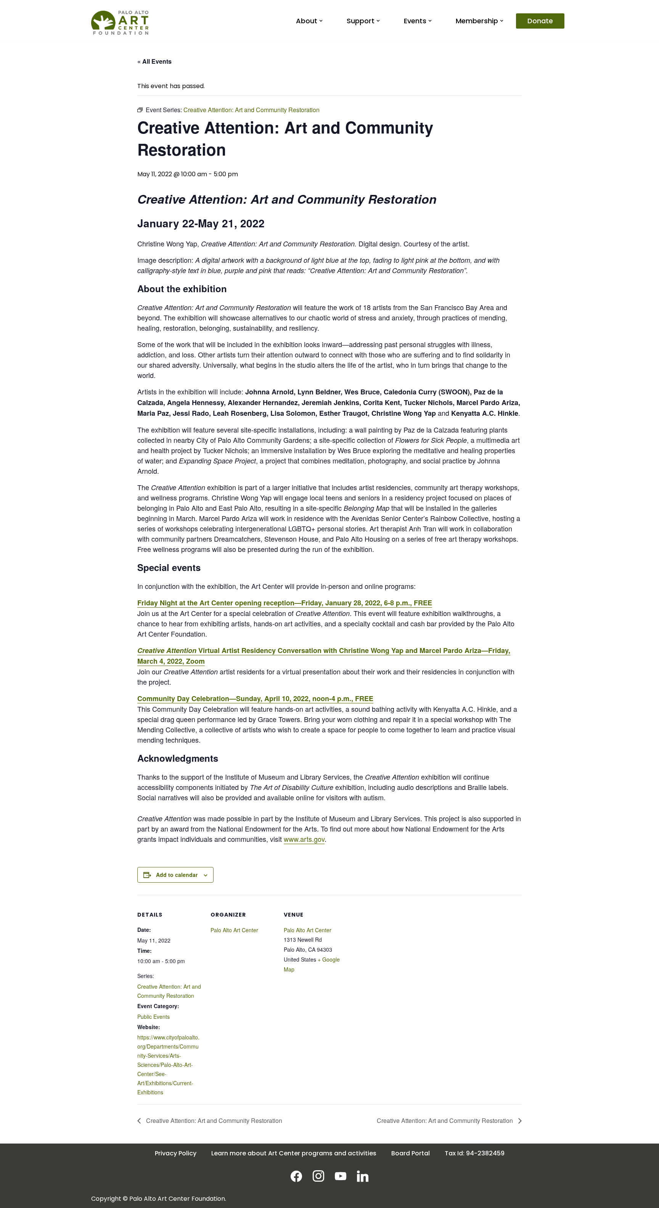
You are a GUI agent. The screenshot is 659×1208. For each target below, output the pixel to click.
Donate (540, 21)
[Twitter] (340, 1175)
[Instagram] (318, 1175)
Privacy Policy (175, 1153)
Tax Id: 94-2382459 (475, 1153)
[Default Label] (362, 1175)
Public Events (153, 1016)
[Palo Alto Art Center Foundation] (119, 23)
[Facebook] (296, 1175)
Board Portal (410, 1153)
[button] (321, 21)
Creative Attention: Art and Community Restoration (213, 1120)
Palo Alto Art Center (234, 930)
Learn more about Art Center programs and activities (293, 1153)
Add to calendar (177, 874)
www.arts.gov (304, 839)
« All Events (154, 61)
